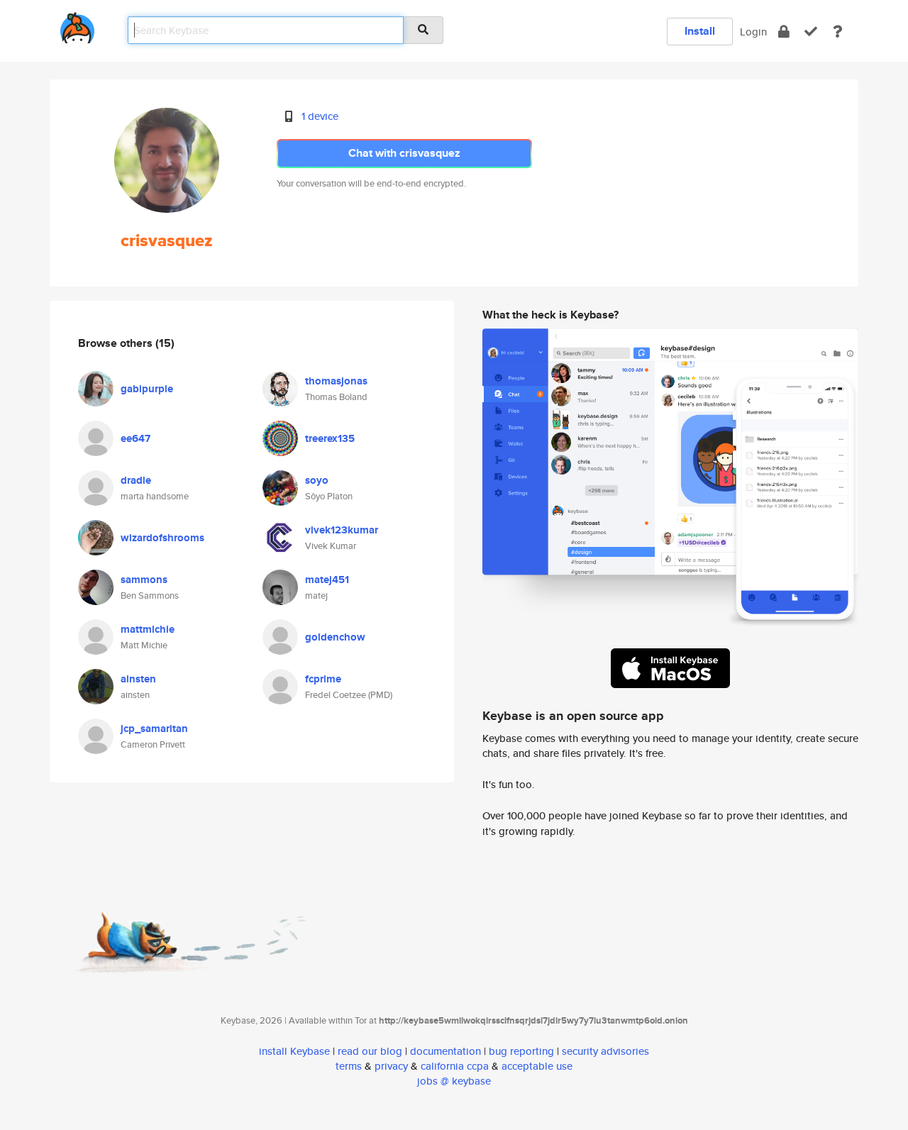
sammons (144, 579)
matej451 (327, 579)
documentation (445, 1050)
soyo (316, 480)
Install (700, 31)
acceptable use (537, 1065)
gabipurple (147, 389)
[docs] (838, 31)
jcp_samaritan (154, 728)
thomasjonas (336, 381)
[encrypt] (784, 31)
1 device (319, 116)
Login (753, 31)
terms (349, 1065)
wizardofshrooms (162, 537)
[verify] (810, 31)
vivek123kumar (341, 530)
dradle (136, 480)
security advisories (605, 1050)
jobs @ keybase (454, 1080)
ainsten (138, 679)
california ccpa (455, 1065)
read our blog (370, 1050)
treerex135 (330, 438)
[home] (77, 25)
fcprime (323, 679)
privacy (391, 1065)
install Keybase (294, 1050)
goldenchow (335, 637)
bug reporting (521, 1050)
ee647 (135, 438)
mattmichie (148, 629)
